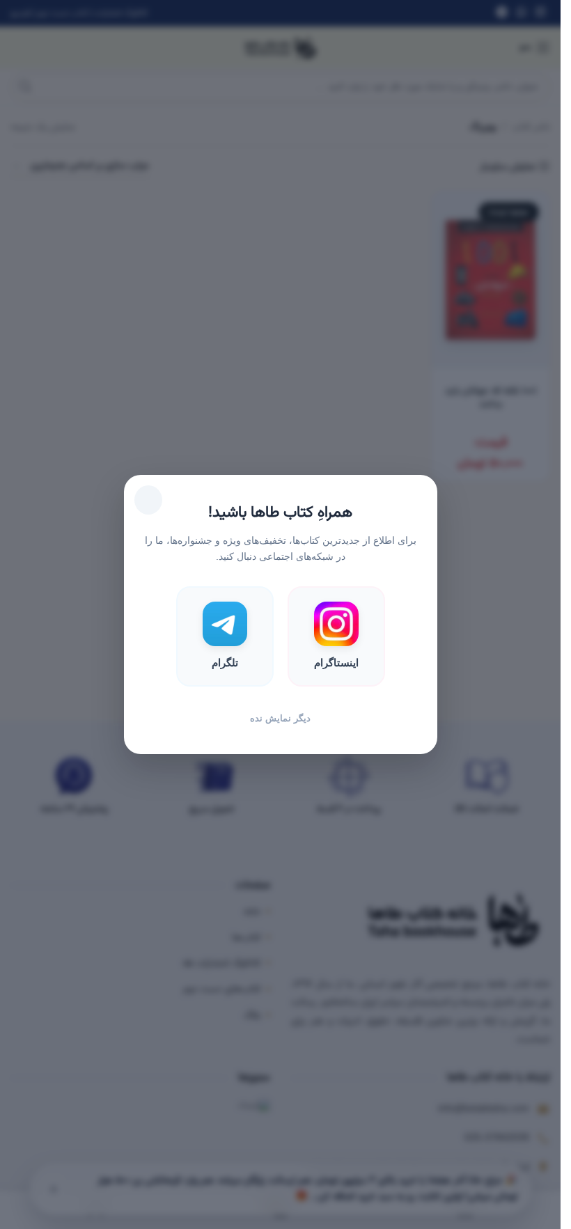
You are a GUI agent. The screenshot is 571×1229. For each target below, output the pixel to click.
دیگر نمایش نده (280, 718)
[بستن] (148, 500)
